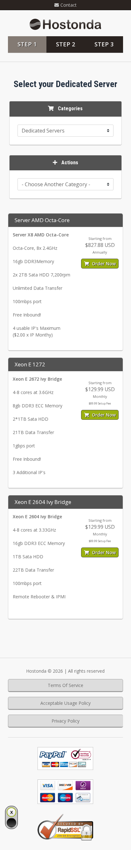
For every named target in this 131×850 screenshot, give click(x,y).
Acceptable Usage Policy (65, 703)
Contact (68, 5)
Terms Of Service (65, 685)
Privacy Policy (65, 721)
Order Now (103, 264)
